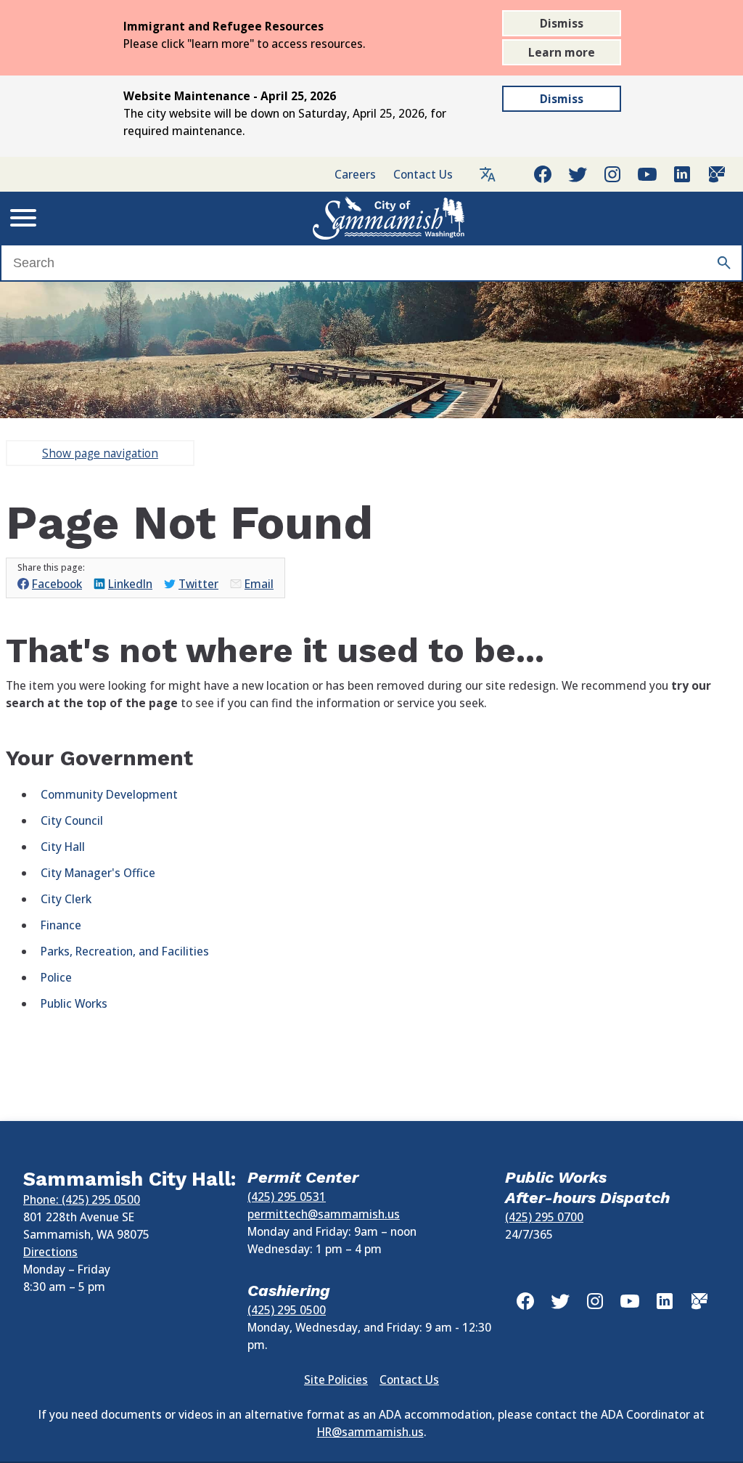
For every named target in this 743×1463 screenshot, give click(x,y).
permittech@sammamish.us (323, 1214)
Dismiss (561, 23)
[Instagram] (612, 174)
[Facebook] (542, 174)
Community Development (109, 794)
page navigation (100, 453)
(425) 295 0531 (286, 1197)
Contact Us (423, 174)
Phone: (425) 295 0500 (81, 1199)
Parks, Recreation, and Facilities (125, 951)
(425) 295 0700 (544, 1217)
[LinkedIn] (682, 174)
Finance (61, 925)
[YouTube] (647, 174)
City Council (72, 820)
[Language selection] (487, 174)
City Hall (63, 847)
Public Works (74, 1003)
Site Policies (336, 1379)
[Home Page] (389, 218)
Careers (355, 174)
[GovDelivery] (716, 174)
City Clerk (66, 899)
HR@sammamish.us (370, 1432)
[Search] (724, 262)
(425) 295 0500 (286, 1310)
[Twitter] (577, 174)
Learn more (561, 52)
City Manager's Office (98, 873)
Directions (50, 1252)
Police (56, 977)
